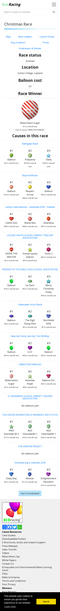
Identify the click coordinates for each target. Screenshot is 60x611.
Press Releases (10, 546)
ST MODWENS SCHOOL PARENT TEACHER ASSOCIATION (30, 397)
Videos (5, 553)
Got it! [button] (46, 601)
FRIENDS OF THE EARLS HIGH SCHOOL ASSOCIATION (30, 269)
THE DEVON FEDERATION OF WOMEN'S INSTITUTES (30, 414)
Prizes (46, 42)
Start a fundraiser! (30, 493)
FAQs (5, 573)
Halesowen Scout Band (30, 304)
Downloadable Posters (14, 538)
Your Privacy (8, 584)
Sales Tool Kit (9, 549)
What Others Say (11, 556)
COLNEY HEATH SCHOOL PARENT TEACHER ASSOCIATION (30, 236)
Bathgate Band (30, 143)
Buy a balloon (18, 42)
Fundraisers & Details (30, 48)
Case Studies (9, 535)
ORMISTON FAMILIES (30, 364)
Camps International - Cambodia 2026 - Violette (30, 207)
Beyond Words (30, 175)
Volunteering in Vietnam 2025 (30, 462)
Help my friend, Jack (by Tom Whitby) (30, 336)
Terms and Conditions (14, 580)
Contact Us (8, 563)
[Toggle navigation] (54, 4)
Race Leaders (25, 36)
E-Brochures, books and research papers (23, 542)
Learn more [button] (10, 606)
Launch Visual (47, 36)
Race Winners (9, 591)
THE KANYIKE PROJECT (30, 446)
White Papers (9, 560)
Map (8, 36)
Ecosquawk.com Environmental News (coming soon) (27, 569)
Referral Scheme (11, 577)
